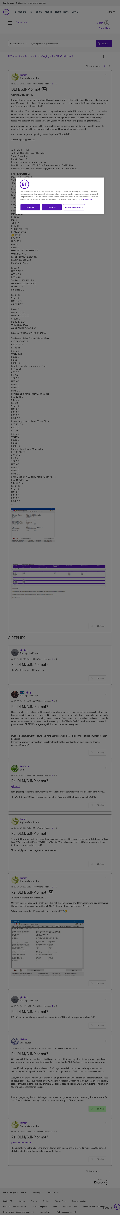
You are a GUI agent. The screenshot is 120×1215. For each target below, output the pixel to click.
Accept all (30, 207)
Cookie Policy (88, 199)
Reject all (52, 207)
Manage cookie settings (74, 207)
